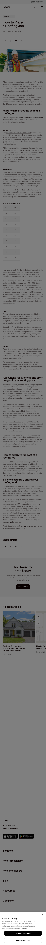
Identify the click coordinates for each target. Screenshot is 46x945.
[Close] (42, 914)
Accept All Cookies (23, 933)
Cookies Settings (23, 940)
